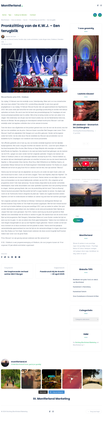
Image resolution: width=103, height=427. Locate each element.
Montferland (12, 5)
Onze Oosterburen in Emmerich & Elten (86, 296)
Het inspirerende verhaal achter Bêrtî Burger (16, 272)
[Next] (87, 143)
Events (16, 39)
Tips (9, 15)
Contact (33, 15)
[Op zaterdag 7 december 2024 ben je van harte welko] (51, 379)
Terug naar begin (95, 411)
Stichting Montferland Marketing (83, 131)
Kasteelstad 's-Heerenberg (82, 287)
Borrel (11, 39)
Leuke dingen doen (45, 39)
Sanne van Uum (11, 36)
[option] (86, 118)
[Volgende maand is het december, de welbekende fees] (31, 379)
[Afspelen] (76, 169)
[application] (86, 163)
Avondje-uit (5, 39)
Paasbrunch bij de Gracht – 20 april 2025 (52, 272)
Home (4, 15)
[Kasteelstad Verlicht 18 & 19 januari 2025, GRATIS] (72, 379)
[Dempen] (93, 169)
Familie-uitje (22, 39)
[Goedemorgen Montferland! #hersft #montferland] (10, 379)
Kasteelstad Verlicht (79, 291)
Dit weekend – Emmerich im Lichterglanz (85, 126)
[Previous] (84, 143)
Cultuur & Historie (20, 15)
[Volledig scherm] (96, 169)
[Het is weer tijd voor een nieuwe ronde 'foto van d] (92, 379)
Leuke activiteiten (32, 39)
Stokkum (54, 39)
